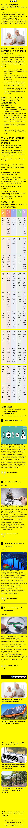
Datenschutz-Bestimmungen (16, 824)
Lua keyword (21, 820)
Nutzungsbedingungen (18, 825)
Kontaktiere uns (8, 825)
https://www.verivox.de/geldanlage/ (14, 409)
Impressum (6, 824)
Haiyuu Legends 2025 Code (10, 820)
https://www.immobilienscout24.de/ (15, 416)
